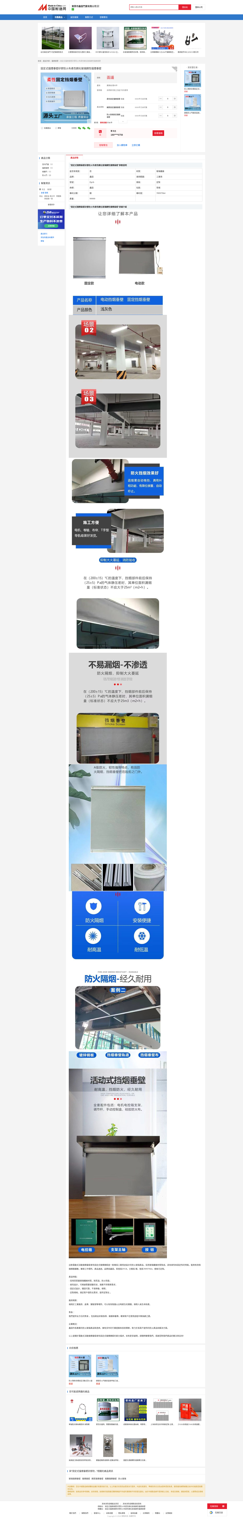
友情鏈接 (169, 1513)
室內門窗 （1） (48, 164)
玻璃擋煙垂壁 (75, 1478)
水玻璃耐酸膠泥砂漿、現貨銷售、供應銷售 (139, 52)
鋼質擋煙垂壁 (97, 1478)
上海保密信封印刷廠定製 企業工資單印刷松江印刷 (169, 1424)
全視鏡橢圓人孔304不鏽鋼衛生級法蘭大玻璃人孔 (168, 52)
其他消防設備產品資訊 (110, 1504)
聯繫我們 (85, 1513)
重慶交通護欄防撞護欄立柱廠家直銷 (136, 1460)
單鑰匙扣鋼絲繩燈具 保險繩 (79, 1424)
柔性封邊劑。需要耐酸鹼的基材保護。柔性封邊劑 (114, 1424)
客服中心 (97, 1513)
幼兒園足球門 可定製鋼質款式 (52, 52)
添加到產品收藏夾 (47, 237)
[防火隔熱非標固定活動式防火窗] (192, 78)
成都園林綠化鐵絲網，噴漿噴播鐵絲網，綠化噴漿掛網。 (144, 1424)
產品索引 (44, 234)
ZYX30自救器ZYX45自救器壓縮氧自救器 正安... (195, 1424)
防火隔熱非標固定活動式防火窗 (196, 89)
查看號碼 (158, 133)
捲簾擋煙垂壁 (111, 1478)
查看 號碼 (44, 193)
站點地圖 (109, 1513)
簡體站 (157, 1513)
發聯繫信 (103, 145)
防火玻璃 (122, 1478)
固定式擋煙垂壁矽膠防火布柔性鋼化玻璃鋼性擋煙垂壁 (125, 1506)
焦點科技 (125, 1516)
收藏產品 (47, 128)
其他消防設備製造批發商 (132, 1504)
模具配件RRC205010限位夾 (188, 52)
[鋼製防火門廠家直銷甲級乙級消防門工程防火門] (192, 102)
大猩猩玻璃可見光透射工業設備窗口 (81, 52)
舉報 (59, 128)
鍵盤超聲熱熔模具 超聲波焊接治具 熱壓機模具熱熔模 (116, 1460)
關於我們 (72, 1513)
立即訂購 (136, 145)
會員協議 (133, 1513)
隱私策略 (121, 1513)
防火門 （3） (47, 175)
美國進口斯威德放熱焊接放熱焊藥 (81, 1460)
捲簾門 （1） (47, 172)
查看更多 (51, 204)
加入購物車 (122, 145)
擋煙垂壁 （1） (48, 168)
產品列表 (46, 61)
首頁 (39, 61)
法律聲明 (146, 1513)
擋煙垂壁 (55, 61)
